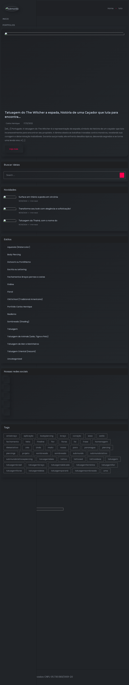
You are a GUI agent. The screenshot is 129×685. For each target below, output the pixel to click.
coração (77, 435)
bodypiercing (46, 435)
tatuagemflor (108, 464)
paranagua (89, 447)
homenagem (101, 441)
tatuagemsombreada (86, 470)
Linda (38, 447)
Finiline (10, 284)
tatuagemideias (36, 470)
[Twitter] (5, 537)
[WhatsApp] (5, 567)
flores (64, 441)
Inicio (6, 19)
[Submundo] (12, 8)
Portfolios (9, 25)
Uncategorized (14, 358)
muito (50, 447)
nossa (63, 447)
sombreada (42, 453)
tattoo (64, 459)
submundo (78, 453)
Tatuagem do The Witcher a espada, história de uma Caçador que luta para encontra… (61, 115)
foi (75, 441)
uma (105, 470)
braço (63, 435)
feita (28, 441)
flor (53, 441)
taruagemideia (46, 459)
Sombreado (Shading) (18, 321)
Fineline (40, 441)
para (75, 447)
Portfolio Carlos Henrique (19, 306)
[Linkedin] (5, 547)
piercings (10, 453)
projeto (25, 453)
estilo (102, 435)
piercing (106, 447)
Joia (27, 447)
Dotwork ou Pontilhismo (19, 262)
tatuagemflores (14, 470)
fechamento (12, 441)
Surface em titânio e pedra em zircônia (38, 197)
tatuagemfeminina (85, 464)
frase (85, 441)
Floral (10, 291)
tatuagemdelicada (60, 464)
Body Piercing (14, 254)
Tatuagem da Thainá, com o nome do (38, 220)
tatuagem (113, 459)
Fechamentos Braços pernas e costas (26, 276)
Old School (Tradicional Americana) (25, 299)
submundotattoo (98, 453)
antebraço (11, 435)
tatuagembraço (36, 464)
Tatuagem (12, 329)
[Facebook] (5, 528)
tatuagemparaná (59, 470)
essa (90, 435)
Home (111, 8)
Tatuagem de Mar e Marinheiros (23, 343)
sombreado (60, 453)
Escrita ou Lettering (16, 269)
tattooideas (95, 459)
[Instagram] (5, 557)
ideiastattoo (12, 447)
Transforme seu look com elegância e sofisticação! (45, 208)
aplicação (28, 435)
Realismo (11, 314)
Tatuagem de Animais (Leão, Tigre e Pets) (28, 336)
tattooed (78, 459)
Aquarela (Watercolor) (18, 247)
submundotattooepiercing (19, 459)
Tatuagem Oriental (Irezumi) (21, 351)
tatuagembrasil (14, 464)
